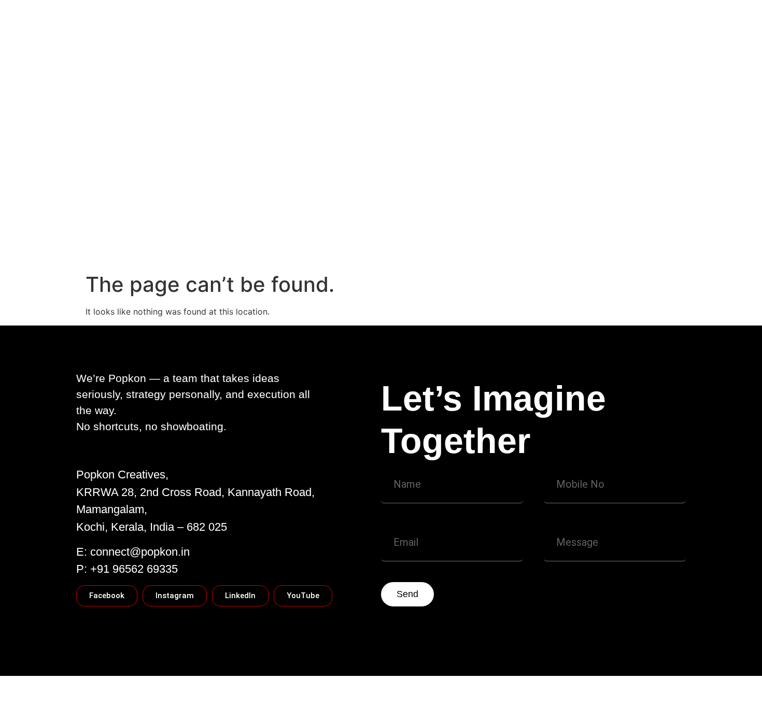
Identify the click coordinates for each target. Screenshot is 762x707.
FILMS (522, 228)
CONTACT (183, 228)
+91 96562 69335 (134, 568)
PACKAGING (471, 228)
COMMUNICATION (396, 228)
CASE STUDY (245, 228)
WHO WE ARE (120, 228)
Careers (108, 249)
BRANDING (571, 228)
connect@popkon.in (140, 551)
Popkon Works (315, 228)
